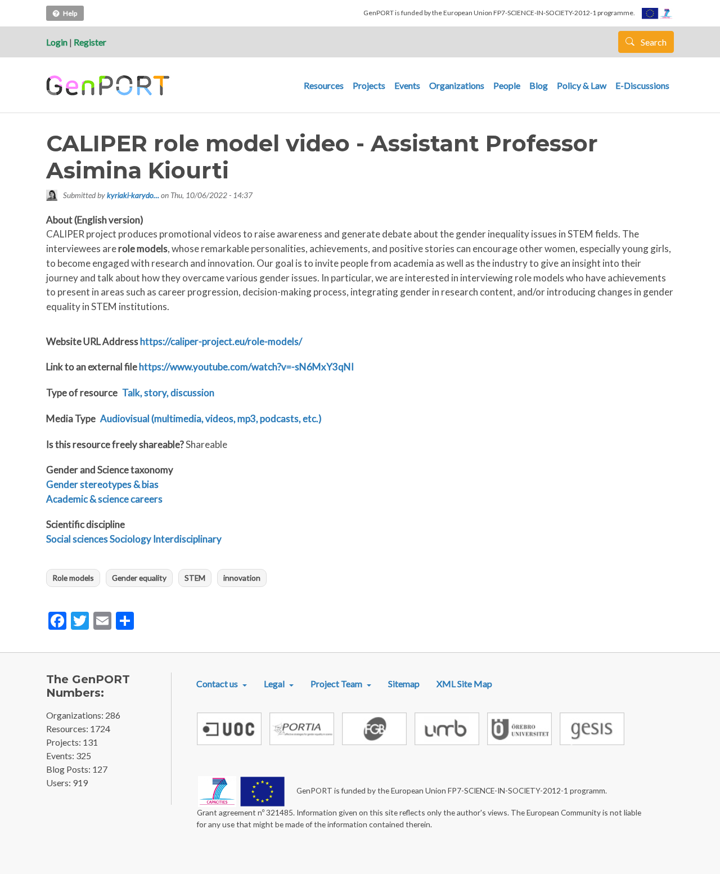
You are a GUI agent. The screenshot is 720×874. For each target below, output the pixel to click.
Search (653, 42)
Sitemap (404, 683)
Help (70, 13)
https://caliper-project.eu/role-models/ (221, 341)
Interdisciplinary (187, 539)
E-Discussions (642, 85)
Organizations (456, 85)
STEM (194, 577)
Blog (538, 85)
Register (90, 42)
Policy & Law (581, 85)
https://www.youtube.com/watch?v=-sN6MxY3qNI (246, 367)
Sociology (130, 539)
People (506, 85)
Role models (73, 577)
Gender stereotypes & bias (102, 484)
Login (57, 42)
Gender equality (139, 577)
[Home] (109, 85)
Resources (324, 85)
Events (407, 85)
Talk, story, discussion (168, 392)
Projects (369, 85)
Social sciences (77, 539)
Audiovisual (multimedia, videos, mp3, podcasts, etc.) (211, 418)
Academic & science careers (104, 499)
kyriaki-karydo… (133, 195)
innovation (241, 577)
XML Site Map (464, 683)
